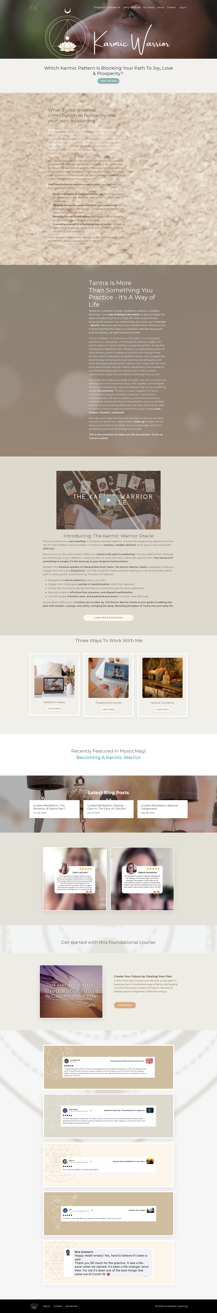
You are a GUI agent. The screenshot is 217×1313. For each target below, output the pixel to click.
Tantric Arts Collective (94, 137)
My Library (149, 7)
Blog (126, 7)
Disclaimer (71, 1306)
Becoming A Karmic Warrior (108, 757)
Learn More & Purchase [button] (108, 617)
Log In (182, 7)
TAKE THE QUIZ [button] (108, 81)
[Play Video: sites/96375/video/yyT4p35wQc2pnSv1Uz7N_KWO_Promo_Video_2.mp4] (108, 500)
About (160, 7)
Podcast (136, 7)
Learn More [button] (54, 708)
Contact (171, 7)
